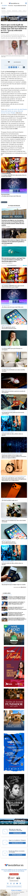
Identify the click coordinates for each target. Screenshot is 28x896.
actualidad (4, 12)
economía (4, 10)
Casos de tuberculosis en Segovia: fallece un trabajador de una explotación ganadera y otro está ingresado (14, 241)
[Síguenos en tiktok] (14, 883)
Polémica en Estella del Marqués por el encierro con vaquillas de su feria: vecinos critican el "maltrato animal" (17, 597)
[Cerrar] (26, 891)
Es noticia (4, 5)
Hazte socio (15, 874)
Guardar (20, 67)
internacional (14, 10)
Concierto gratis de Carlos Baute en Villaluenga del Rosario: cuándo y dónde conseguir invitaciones (16, 603)
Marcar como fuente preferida (14, 886)
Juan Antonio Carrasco (7, 263)
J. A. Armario (4, 244)
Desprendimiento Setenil (20, 5)
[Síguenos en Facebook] (20, 883)
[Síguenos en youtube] (17, 883)
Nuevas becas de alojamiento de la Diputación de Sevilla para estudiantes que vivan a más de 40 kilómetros (17, 619)
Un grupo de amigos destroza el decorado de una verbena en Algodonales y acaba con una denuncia (17, 608)
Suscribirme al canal (17, 843)
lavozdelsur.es (17, 62)
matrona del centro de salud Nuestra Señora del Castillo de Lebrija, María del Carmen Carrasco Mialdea (14, 111)
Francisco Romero (6, 226)
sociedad (9, 10)
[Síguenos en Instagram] (11, 883)
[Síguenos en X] (8, 883)
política (20, 10)
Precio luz (10, 5)
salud (8, 12)
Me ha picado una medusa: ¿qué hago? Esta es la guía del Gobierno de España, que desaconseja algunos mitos (13, 260)
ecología (24, 10)
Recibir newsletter (17, 854)
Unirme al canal (17, 833)
